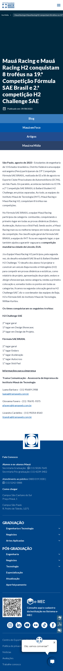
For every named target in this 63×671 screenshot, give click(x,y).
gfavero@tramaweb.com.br (17, 405)
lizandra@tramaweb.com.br (17, 417)
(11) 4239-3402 (39, 471)
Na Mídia (5, 15)
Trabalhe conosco (11, 664)
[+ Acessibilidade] (59, 630)
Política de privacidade (14, 645)
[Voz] (59, 624)
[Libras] (59, 618)
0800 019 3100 (37, 478)
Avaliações (7, 658)
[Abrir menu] (59, 5)
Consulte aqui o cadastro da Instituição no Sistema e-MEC (42, 611)
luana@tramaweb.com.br (15, 393)
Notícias (6, 652)
